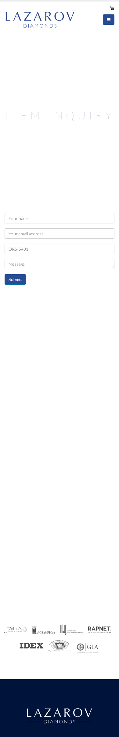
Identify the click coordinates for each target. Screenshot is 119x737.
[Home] (42, 18)
